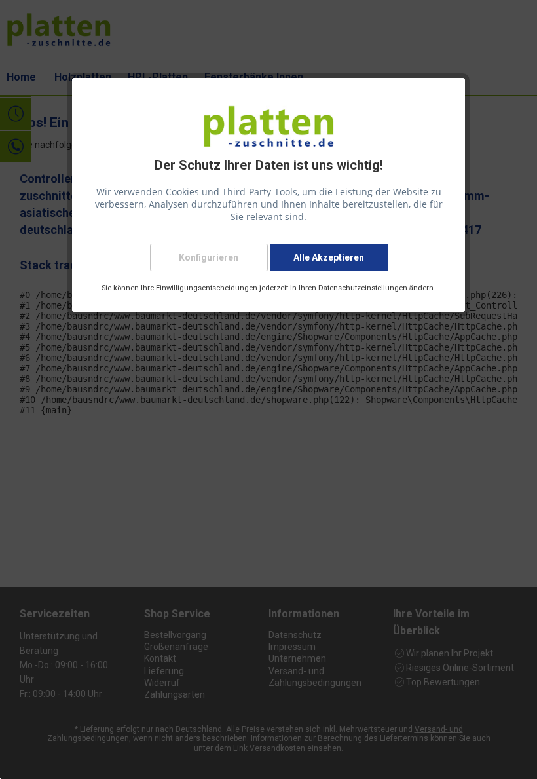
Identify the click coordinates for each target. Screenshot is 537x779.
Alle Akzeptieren (328, 257)
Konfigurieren (208, 257)
